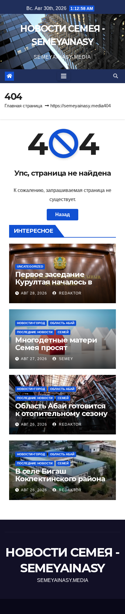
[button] (115, 76)
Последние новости (34, 332)
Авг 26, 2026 (34, 424)
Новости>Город (31, 323)
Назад (62, 214)
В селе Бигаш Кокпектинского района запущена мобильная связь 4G (60, 482)
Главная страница (23, 105)
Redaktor (70, 293)
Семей (63, 332)
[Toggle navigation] (63, 76)
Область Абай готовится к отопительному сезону (61, 409)
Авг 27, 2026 (34, 359)
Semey (65, 359)
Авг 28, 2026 (34, 293)
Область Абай (62, 323)
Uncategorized (30, 266)
